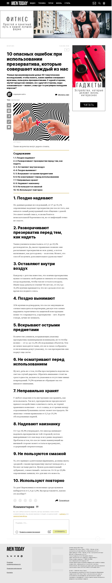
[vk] (11, 556)
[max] (22, 556)
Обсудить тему (63, 94)
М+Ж (8, 46)
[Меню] (8, 3)
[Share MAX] (9, 111)
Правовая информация (14, 568)
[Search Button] (99, 3)
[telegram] (15, 556)
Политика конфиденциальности (14, 563)
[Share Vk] (9, 105)
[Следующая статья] (56, 539)
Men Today (19, 3)
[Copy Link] (9, 122)
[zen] (18, 556)
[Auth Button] (104, 3)
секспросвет (15, 100)
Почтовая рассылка (94, 3)
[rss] (8, 556)
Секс (12, 46)
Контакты (10, 572)
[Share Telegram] (9, 116)
